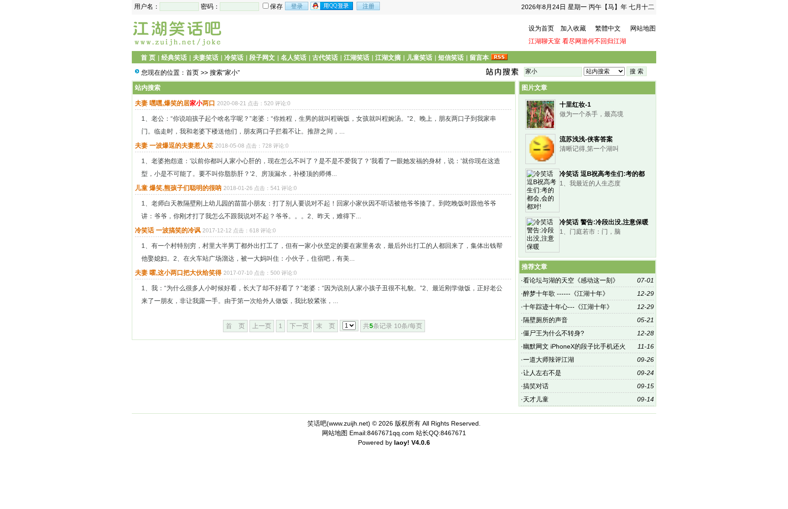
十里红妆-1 (575, 104)
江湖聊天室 (544, 41)
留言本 (479, 57)
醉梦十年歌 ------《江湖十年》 (566, 293)
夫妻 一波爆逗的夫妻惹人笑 (174, 145)
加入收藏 (573, 28)
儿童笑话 (419, 57)
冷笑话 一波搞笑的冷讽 (168, 230)
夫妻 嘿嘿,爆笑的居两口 (175, 103)
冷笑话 (234, 57)
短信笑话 (451, 57)
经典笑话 (174, 57)
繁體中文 (608, 28)
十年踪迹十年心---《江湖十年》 (568, 306)
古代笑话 (325, 57)
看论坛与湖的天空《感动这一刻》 (571, 280)
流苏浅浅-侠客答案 (586, 139)
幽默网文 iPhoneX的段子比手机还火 (574, 346)
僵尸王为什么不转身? (553, 333)
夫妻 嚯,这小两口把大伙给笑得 (178, 272)
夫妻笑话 (205, 57)
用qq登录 (332, 6)
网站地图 (643, 28)
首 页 (148, 57)
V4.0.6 (420, 442)
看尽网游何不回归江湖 (594, 41)
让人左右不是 (542, 372)
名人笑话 (293, 57)
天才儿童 (536, 399)
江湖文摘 (388, 57)
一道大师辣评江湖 (548, 359)
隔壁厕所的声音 (545, 320)
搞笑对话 (536, 386)
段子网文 (262, 57)
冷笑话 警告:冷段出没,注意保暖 (604, 222)
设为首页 (541, 28)
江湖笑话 (356, 57)
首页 (192, 72)
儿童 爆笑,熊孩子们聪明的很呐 (178, 187)
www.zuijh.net (348, 423)
